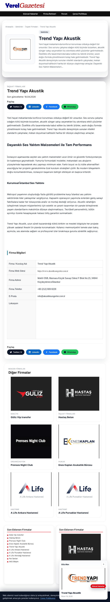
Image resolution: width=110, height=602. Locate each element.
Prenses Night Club (17, 541)
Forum (64, 14)
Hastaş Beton (14, 538)
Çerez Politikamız (47, 598)
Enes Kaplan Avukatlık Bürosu (21, 544)
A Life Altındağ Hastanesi (19, 556)
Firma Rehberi (49, 14)
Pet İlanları (13, 558)
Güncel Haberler (30, 14)
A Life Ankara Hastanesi (19, 550)
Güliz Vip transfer (16, 535)
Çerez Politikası (80, 14)
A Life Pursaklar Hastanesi (20, 553)
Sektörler (19, 27)
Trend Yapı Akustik (17, 547)
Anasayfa (9, 27)
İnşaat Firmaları (31, 27)
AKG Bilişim (13, 561)
